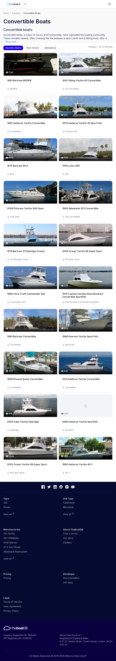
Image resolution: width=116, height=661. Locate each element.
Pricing (7, 578)
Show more (11, 42)
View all (7, 514)
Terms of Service (12, 601)
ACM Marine (10, 542)
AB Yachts (9, 533)
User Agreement (12, 606)
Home (6, 13)
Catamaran (69, 502)
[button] (30, 73)
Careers (67, 542)
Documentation (71, 578)
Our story (68, 538)
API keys (68, 582)
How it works (70, 533)
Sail (5, 502)
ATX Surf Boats (11, 547)
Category (16, 13)
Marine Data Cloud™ (76, 655)
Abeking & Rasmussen (15, 551)
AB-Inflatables (11, 538)
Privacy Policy (11, 610)
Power (6, 507)
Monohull (68, 507)
